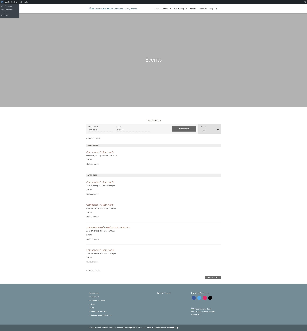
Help (211, 9)
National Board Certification (101, 315)
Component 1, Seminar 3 (100, 182)
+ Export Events (213, 278)
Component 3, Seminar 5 (100, 152)
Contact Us (94, 296)
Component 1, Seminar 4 (100, 250)
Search (118, 126)
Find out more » (92, 164)
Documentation (7, 9)
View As (203, 126)
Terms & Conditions (154, 328)
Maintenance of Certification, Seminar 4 (108, 227)
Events (193, 9)
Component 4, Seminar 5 (100, 204)
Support (4, 12)
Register (14, 2)
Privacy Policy (172, 328)
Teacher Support (161, 9)
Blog (92, 308)
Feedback (4, 15)
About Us (203, 9)
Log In (7, 2)
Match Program (180, 9)
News (92, 304)
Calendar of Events (97, 300)
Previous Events (93, 138)
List (204, 130)
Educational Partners (98, 311)
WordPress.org (6, 6)
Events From (93, 126)
